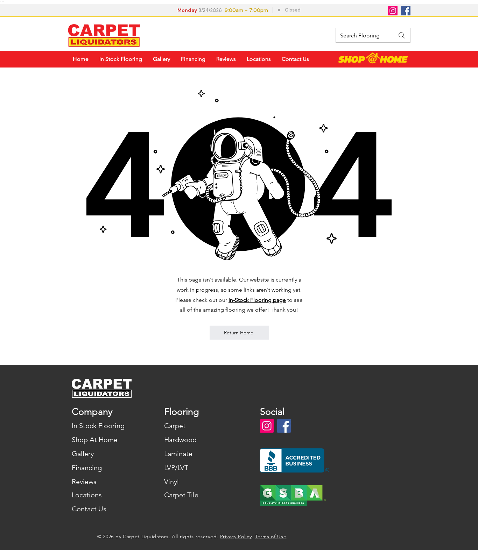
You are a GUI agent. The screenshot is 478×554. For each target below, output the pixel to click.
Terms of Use (270, 536)
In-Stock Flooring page (257, 300)
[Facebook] (405, 10)
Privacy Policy (236, 536)
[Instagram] (393, 10)
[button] (239, 11)
